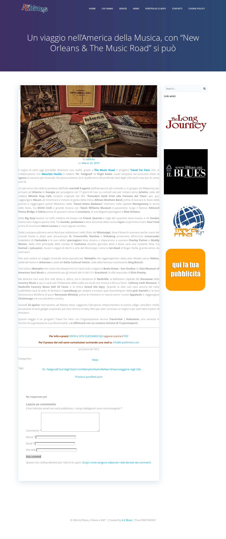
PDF (126, 336)
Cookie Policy (196, 8)
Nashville (99, 369)
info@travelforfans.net (126, 342)
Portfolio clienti (155, 8)
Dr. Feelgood (49, 369)
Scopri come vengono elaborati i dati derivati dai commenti (116, 462)
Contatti (177, 8)
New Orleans (111, 369)
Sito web (31, 449)
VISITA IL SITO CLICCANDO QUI (86, 336)
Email (30, 443)
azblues (90, 159)
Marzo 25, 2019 (90, 163)
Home (92, 8)
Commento (33, 430)
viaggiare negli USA (130, 369)
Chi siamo (107, 8)
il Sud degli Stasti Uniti (70, 369)
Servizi (123, 8)
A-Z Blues (127, 520)
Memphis (88, 369)
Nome (30, 437)
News (136, 8)
